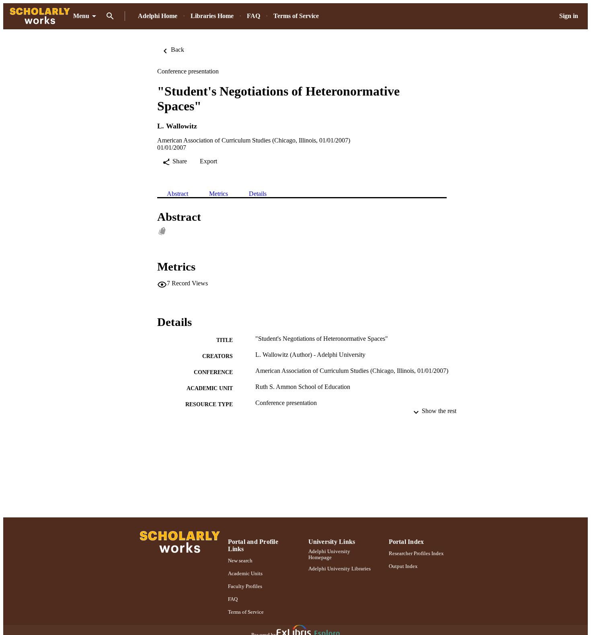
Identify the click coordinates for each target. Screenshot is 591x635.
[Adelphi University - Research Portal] (40, 16)
